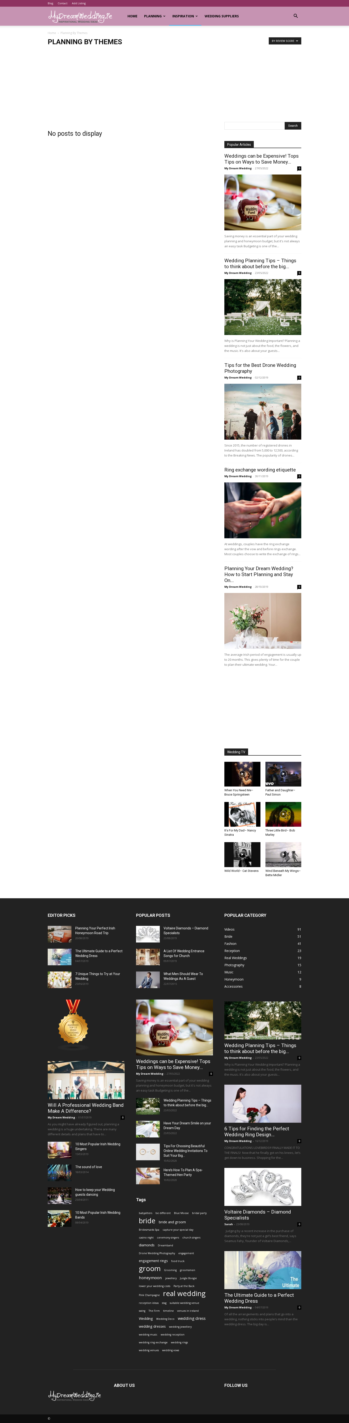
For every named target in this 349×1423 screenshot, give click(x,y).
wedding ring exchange (153, 1342)
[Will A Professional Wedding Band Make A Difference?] (86, 1080)
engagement (186, 1253)
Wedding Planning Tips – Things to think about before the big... (260, 263)
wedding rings (179, 1342)
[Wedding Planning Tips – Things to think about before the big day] (262, 307)
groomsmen (187, 1270)
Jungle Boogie (188, 1278)
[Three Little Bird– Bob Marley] (283, 814)
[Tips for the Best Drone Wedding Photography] (262, 412)
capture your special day (178, 1229)
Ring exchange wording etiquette (260, 470)
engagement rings (153, 1260)
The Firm (154, 1310)
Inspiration (183, 16)
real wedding (184, 1293)
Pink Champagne (149, 1295)
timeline (168, 1310)
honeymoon (150, 1277)
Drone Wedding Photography (157, 1253)
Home (132, 16)
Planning (153, 16)
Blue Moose (181, 1213)
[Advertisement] (174, 86)
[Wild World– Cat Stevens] (242, 854)
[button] (295, 16)
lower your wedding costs (154, 1286)
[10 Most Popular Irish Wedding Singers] (59, 1150)
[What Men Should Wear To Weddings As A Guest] (148, 979)
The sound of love (88, 1167)
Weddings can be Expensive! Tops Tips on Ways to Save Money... (261, 159)
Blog (50, 3)
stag (164, 1303)
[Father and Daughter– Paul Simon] (283, 774)
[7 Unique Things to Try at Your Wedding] (59, 979)
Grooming (170, 1270)
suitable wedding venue (184, 1303)
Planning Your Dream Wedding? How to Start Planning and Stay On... (258, 574)
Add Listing (79, 3)
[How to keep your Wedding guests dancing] (59, 1195)
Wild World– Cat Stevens (241, 871)
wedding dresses (152, 1326)
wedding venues (149, 1350)
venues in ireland (188, 1310)
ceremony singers (168, 1237)
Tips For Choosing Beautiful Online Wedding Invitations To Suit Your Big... (186, 1150)
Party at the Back (184, 1286)
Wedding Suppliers (222, 16)
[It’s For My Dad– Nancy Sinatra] (242, 814)
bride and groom (172, 1222)
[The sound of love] (59, 1173)
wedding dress (192, 1318)
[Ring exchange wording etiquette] (262, 510)
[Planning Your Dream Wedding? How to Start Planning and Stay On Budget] (262, 621)
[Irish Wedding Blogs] (73, 1049)
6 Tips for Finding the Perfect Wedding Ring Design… (256, 1131)
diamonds (147, 1245)
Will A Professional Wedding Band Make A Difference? (86, 1108)
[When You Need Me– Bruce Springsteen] (242, 774)
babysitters (145, 1213)
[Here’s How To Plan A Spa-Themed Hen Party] (148, 1176)
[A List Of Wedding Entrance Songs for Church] (148, 957)
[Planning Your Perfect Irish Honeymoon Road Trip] (59, 934)
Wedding (146, 1318)
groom (150, 1268)
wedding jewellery (180, 1326)
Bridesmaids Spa (149, 1229)
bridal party (199, 1213)
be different (163, 1213)
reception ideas (149, 1303)
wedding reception (172, 1334)
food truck (177, 1261)
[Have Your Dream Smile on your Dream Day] (148, 1129)
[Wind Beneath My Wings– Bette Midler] (283, 854)
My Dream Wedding (238, 168)
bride (147, 1220)
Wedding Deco (165, 1319)
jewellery (171, 1278)
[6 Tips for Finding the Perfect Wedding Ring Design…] (262, 1104)
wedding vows (170, 1350)
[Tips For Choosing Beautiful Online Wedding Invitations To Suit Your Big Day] (148, 1152)
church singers (191, 1237)
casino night (146, 1237)
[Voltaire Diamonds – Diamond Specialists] (148, 934)
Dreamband (165, 1245)
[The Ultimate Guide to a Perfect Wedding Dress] (59, 957)
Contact (62, 3)
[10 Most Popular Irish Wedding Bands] (59, 1218)
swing (142, 1310)
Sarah (228, 1224)
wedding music (148, 1334)
